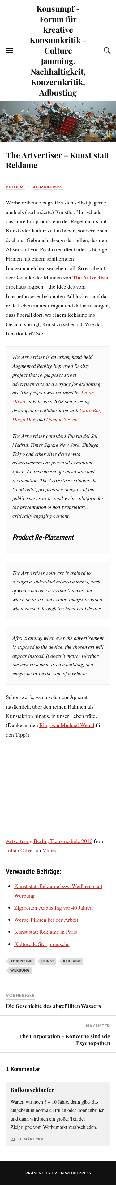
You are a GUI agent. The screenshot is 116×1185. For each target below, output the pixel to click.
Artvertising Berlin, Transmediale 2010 (49, 841)
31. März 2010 (48, 186)
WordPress (78, 1173)
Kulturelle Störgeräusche (42, 944)
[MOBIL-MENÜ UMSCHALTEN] (9, 51)
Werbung (20, 970)
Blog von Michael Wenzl (66, 725)
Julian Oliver (20, 850)
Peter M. (15, 186)
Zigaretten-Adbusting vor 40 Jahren (53, 907)
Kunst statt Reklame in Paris (45, 931)
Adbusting (21, 961)
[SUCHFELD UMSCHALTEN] (106, 51)
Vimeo (50, 850)
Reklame (72, 961)
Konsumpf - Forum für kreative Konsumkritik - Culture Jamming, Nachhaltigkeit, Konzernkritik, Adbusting (58, 50)
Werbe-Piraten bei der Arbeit (46, 919)
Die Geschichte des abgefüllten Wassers (53, 1005)
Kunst (47, 961)
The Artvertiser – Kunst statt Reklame (57, 160)
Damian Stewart (63, 419)
